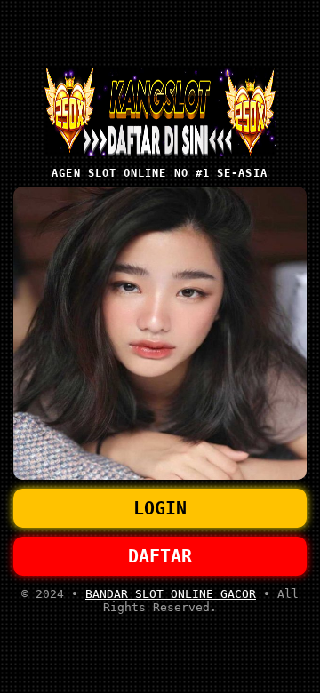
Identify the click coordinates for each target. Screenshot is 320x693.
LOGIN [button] (160, 508)
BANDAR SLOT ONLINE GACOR (170, 594)
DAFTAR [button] (160, 556)
